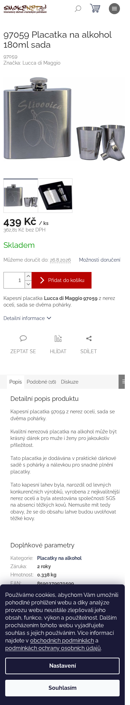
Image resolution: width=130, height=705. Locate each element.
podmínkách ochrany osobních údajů (53, 648)
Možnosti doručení (99, 260)
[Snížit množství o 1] (28, 284)
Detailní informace (24, 318)
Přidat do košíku (66, 280)
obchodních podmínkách (62, 640)
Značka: (31, 63)
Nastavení (62, 665)
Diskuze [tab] (69, 382)
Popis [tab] (15, 382)
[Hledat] (78, 9)
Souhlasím (63, 688)
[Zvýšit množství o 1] (28, 276)
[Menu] (114, 9)
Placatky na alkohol (59, 558)
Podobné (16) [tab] (41, 382)
